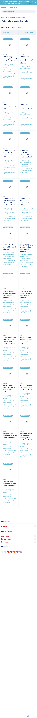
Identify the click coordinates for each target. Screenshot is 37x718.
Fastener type (6, 539)
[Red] (8, 552)
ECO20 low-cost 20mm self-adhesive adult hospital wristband (26, 202)
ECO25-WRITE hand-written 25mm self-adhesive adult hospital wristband (9, 341)
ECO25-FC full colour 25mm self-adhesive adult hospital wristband (27, 248)
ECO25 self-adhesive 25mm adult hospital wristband (9, 247)
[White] (2, 552)
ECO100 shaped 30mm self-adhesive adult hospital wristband (9, 294)
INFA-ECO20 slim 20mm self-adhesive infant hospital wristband (26, 341)
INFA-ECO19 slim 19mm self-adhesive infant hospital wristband (9, 389)
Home (2, 17)
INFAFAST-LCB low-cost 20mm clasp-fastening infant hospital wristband (26, 437)
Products (4, 526)
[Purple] (20, 552)
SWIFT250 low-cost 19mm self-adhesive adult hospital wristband (9, 154)
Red (19, 28)
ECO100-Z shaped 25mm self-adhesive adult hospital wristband (26, 294)
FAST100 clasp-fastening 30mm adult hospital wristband (10, 59)
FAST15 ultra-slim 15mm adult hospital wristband (9, 107)
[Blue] (11, 552)
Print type (4, 542)
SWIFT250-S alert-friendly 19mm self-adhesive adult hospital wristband (26, 154)
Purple (13, 28)
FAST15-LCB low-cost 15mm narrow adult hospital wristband (26, 107)
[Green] (17, 552)
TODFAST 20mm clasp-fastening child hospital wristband (9, 484)
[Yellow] (5, 552)
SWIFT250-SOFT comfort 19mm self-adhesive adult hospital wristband (9, 202)
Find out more (28, 3)
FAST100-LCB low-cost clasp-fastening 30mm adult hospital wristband (26, 60)
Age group (5, 536)
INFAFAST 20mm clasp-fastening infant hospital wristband (10, 436)
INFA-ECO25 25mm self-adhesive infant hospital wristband (26, 388)
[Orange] (14, 552)
